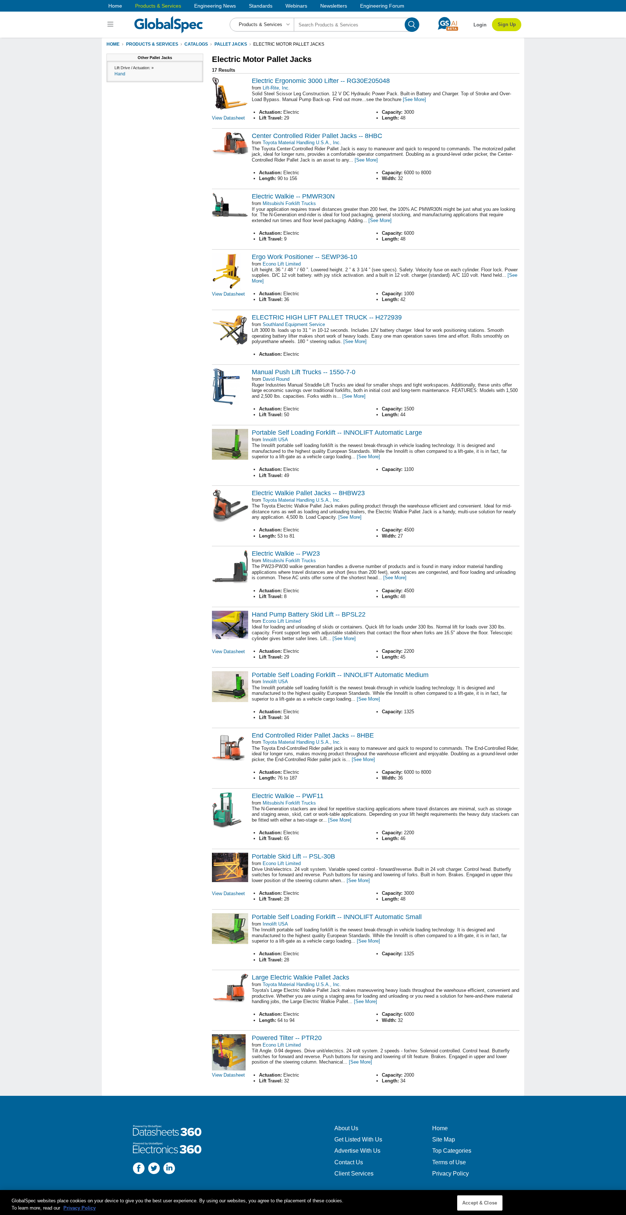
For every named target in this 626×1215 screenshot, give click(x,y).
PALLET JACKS (230, 44)
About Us (346, 1128)
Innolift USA (275, 439)
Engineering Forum (382, 6)
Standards (260, 6)
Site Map (443, 1139)
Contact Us (348, 1162)
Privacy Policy (450, 1173)
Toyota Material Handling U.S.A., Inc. (302, 142)
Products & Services (158, 6)
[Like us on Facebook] (139, 1169)
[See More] (414, 99)
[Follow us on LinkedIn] (169, 1169)
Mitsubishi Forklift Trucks (289, 203)
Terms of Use (449, 1162)
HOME (113, 44)
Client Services (353, 1173)
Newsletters (333, 6)
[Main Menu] (111, 24)
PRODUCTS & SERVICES (152, 44)
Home (115, 6)
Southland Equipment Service (294, 324)
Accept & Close (479, 1203)
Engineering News (215, 6)
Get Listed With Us (358, 1139)
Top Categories (451, 1151)
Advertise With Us (357, 1151)
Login (480, 25)
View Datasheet (228, 118)
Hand (119, 73)
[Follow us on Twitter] (154, 1169)
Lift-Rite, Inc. (276, 88)
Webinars (296, 6)
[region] (313, 1202)
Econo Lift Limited (282, 264)
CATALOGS (196, 44)
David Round (276, 379)
